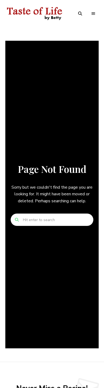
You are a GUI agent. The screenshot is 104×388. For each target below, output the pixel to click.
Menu (93, 13)
